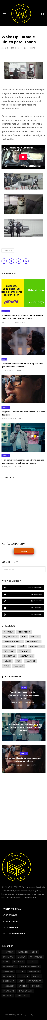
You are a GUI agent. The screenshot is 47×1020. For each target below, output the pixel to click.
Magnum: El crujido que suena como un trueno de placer (23, 413)
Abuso (4, 359)
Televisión (8, 250)
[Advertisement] (23, 804)
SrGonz (5, 48)
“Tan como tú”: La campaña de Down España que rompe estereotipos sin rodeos (23, 461)
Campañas (5, 311)
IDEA (24, 550)
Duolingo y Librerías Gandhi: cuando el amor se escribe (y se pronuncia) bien (22, 317)
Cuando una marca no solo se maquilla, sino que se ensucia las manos (22, 365)
